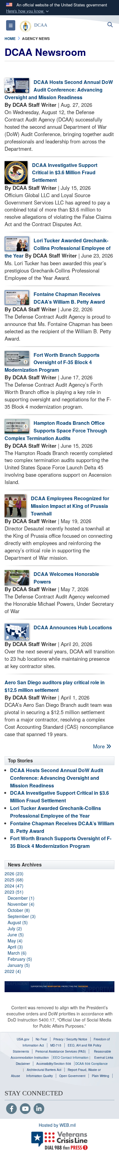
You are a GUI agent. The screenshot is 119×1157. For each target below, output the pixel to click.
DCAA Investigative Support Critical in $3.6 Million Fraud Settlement (64, 172)
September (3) (22, 916)
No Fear (41, 1039)
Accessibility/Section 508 (53, 1063)
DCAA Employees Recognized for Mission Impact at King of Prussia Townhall (70, 506)
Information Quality (39, 1076)
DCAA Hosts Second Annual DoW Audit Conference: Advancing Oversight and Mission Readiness (59, 89)
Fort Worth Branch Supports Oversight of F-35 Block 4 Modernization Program (52, 362)
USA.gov (23, 1039)
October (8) (19, 910)
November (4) (21, 904)
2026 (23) (14, 873)
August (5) (18, 922)
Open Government (72, 1076)
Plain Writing (100, 1076)
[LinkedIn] (39, 1109)
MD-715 (55, 1045)
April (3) (15, 947)
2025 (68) (14, 880)
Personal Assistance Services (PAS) (60, 1051)
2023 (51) (14, 892)
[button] (28, 11)
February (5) (20, 959)
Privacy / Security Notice (70, 1039)
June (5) (16, 934)
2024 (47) (14, 886)
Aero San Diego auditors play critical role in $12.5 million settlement (55, 686)
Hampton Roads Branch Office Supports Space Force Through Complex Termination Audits (56, 430)
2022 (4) (13, 971)
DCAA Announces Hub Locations (73, 627)
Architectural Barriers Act (44, 1070)
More (99, 746)
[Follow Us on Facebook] (11, 1109)
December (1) (21, 898)
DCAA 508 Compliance (91, 1063)
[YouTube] (25, 1109)
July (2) (15, 928)
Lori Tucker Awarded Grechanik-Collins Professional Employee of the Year (57, 248)
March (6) (17, 953)
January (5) (19, 965)
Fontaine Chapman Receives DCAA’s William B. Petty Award (69, 298)
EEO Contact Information (70, 1057)
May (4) (15, 941)
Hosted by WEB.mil (57, 1125)
